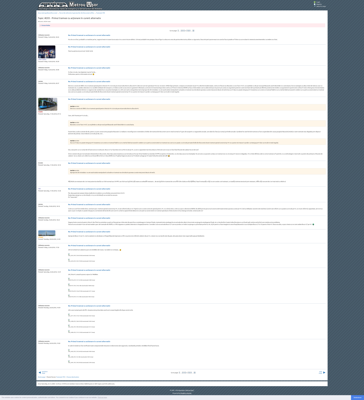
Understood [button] (357, 397)
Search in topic (320, 6)
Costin (40, 112)
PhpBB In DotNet (185, 393)
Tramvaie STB (100, 13)
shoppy (40, 237)
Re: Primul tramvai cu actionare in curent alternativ (89, 35)
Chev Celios (42, 59)
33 (193, 30)
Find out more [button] (102, 397)
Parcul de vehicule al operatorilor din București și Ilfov (76, 13)
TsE (39, 189)
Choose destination (72, 377)
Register (318, 4)
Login (317, 2)
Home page (41, 377)
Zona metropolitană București (47, 13)
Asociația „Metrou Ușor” (186, 390)
